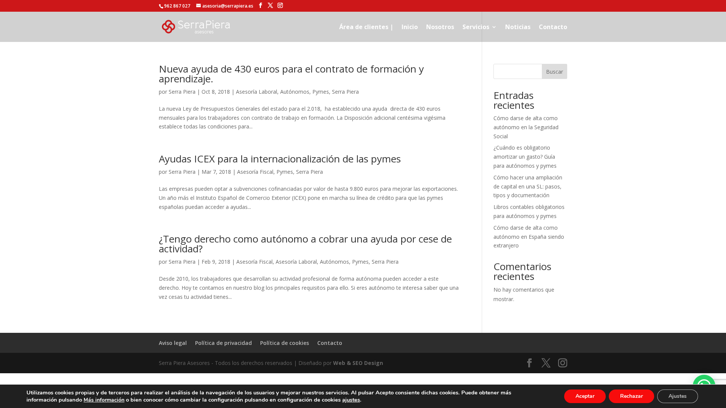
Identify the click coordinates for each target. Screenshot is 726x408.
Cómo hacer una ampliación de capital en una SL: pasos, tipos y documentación (527, 186)
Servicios (475, 27)
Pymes (320, 91)
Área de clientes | (366, 27)
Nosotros (440, 27)
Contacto (553, 27)
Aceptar (585, 396)
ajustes (351, 399)
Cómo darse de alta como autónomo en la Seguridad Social (525, 127)
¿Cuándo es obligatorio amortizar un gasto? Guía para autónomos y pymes (525, 156)
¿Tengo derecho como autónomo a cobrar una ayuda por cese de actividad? (305, 243)
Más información (104, 399)
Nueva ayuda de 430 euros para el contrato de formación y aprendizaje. (291, 73)
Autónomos (294, 91)
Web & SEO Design (358, 362)
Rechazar (631, 396)
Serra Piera (182, 91)
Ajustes (678, 396)
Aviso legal (173, 342)
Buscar (554, 71)
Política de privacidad (223, 342)
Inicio (410, 27)
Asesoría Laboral (256, 91)
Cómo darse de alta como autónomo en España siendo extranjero (528, 236)
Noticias (518, 27)
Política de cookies (284, 342)
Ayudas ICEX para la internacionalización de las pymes (280, 158)
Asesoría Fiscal (255, 171)
